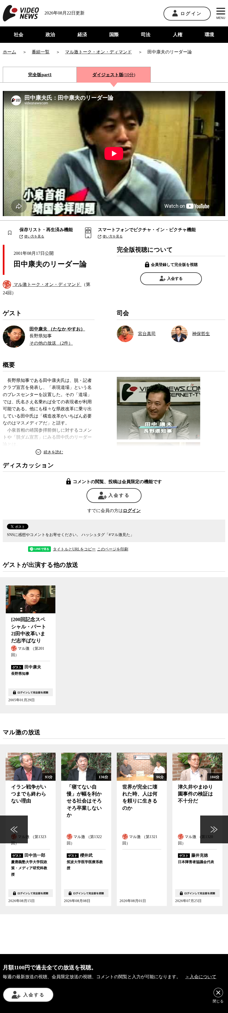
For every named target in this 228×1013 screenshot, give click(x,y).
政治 (50, 34)
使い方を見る (34, 236)
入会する (175, 278)
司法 (145, 34)
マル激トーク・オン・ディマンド (47, 284)
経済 (82, 34)
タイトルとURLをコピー (74, 549)
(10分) (113, 74)
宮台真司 (147, 333)
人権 (177, 34)
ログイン (191, 13)
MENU (220, 17)
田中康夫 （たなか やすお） (57, 329)
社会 (18, 34)
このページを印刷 (112, 549)
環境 (209, 34)
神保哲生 (201, 333)
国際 (114, 34)
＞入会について (200, 976)
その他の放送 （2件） (51, 343)
